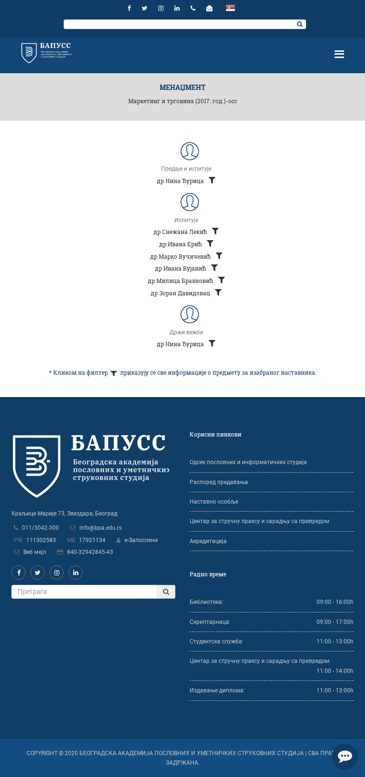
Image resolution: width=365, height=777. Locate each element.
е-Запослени (141, 540)
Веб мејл (34, 552)
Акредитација (208, 541)
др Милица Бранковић (181, 280)
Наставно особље (214, 501)
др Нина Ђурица (181, 181)
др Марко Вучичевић (181, 256)
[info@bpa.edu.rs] (210, 8)
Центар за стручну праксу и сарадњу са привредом (259, 521)
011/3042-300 (40, 527)
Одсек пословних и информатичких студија (248, 462)
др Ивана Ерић (181, 244)
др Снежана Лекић (181, 231)
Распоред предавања (219, 482)
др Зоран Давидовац (181, 293)
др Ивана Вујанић (181, 268)
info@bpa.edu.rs (100, 527)
